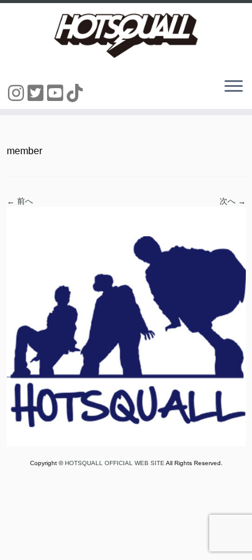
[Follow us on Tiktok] (76, 93)
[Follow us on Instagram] (18, 93)
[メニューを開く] (233, 87)
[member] (126, 325)
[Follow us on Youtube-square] (57, 93)
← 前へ (20, 201)
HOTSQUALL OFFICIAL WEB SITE (115, 463)
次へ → (233, 201)
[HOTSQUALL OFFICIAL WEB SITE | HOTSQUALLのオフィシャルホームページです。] (126, 35)
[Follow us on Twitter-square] (37, 93)
